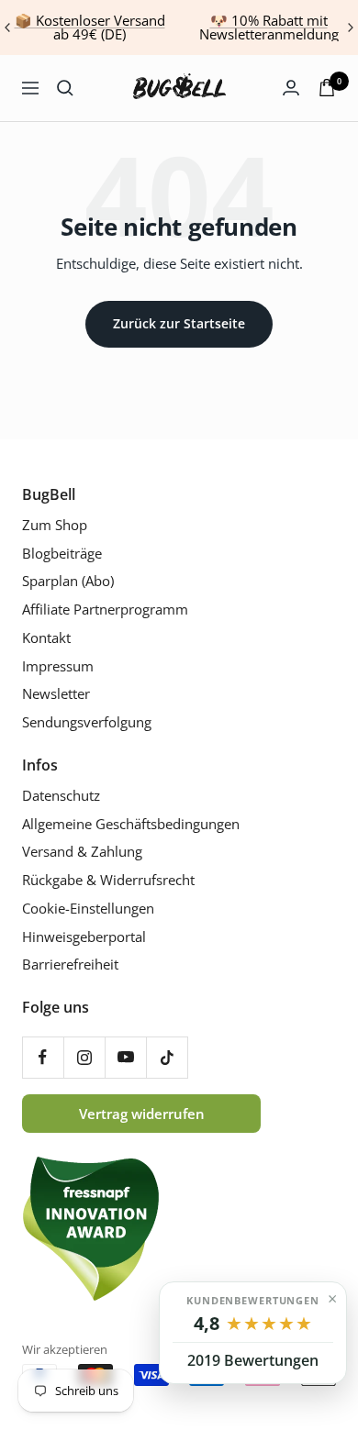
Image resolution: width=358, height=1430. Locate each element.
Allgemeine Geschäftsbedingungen (131, 824)
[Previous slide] (8, 27)
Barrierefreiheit (70, 964)
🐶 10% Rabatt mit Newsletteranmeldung (269, 27)
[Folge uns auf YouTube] (125, 1057)
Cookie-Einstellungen (88, 908)
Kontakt (46, 638)
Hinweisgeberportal (84, 937)
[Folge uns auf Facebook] (42, 1057)
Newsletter (56, 694)
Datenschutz (61, 795)
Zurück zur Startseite (179, 323)
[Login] (291, 87)
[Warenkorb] (327, 87)
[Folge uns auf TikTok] (166, 1057)
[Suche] (65, 88)
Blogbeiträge (62, 553)
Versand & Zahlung (82, 851)
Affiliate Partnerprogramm (105, 609)
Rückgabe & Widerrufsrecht (108, 880)
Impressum (58, 666)
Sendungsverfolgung (86, 722)
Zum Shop (54, 525)
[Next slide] (349, 27)
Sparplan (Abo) (68, 581)
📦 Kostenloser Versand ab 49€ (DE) (90, 27)
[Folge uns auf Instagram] (84, 1057)
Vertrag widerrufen (142, 1113)
